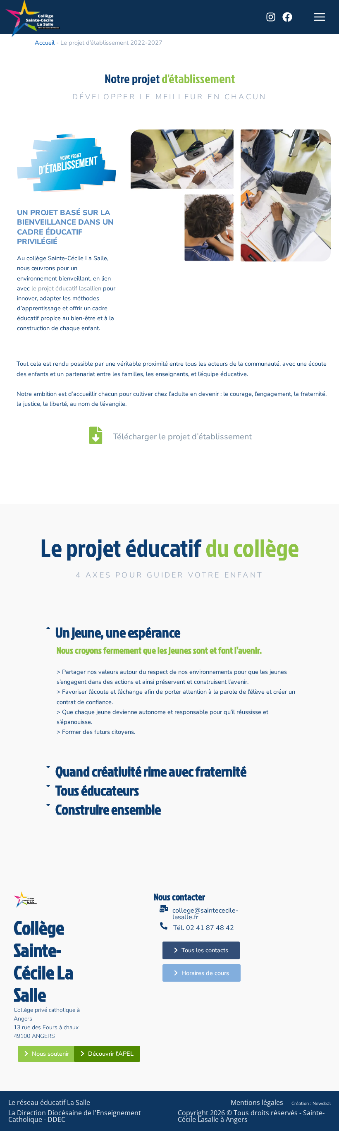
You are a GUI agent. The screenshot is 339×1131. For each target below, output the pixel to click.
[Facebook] (287, 17)
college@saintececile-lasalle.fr (205, 914)
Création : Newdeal (311, 1103)
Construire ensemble (108, 809)
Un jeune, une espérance (117, 632)
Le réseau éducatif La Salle (49, 1102)
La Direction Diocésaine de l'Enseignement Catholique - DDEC (74, 1116)
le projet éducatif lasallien (65, 288)
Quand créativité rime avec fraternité (150, 771)
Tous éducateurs (97, 790)
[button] (169, 634)
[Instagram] (271, 17)
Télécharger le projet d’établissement (182, 436)
